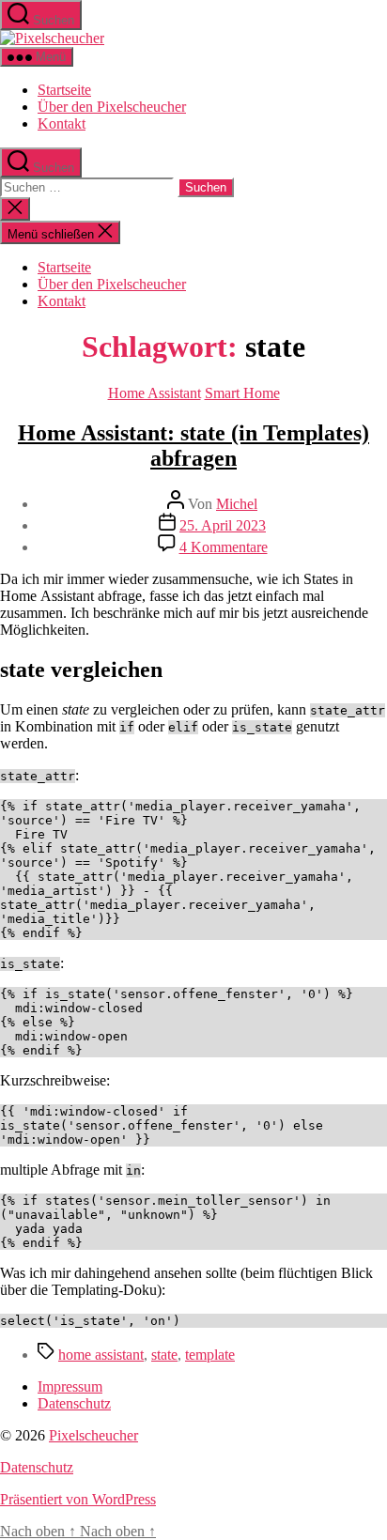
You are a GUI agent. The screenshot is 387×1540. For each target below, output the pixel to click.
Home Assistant (154, 393)
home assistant (101, 1355)
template (210, 1355)
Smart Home (242, 393)
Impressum (70, 1386)
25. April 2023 (222, 525)
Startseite (64, 90)
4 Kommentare (223, 547)
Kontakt (61, 123)
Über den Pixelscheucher (112, 107)
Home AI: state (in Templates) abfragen (193, 445)
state (164, 1355)
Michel (236, 504)
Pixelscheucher (93, 1435)
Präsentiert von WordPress (78, 1499)
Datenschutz (74, 1403)
